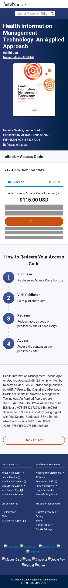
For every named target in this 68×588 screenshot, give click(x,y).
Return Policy (9, 512)
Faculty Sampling (45, 486)
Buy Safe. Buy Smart (46, 494)
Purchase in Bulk (45, 481)
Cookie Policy (43, 525)
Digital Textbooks (45, 490)
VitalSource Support (12, 520)
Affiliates (40, 477)
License (36, 182)
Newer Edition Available (18, 57)
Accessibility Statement (48, 472)
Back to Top (34, 440)
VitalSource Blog (11, 490)
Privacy (39, 516)
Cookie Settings (44, 529)
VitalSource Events (12, 486)
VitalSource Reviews (12, 494)
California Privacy (45, 512)
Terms (39, 520)
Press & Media (9, 477)
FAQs (4, 516)
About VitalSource (11, 472)
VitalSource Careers (12, 481)
